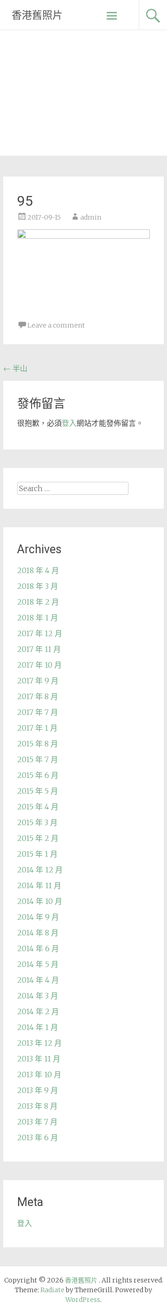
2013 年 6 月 (37, 1137)
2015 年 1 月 (37, 854)
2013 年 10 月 (39, 1074)
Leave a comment (56, 325)
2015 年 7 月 (37, 759)
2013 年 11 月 (38, 1058)
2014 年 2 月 (38, 1011)
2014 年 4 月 (38, 980)
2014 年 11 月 (39, 885)
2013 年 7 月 (37, 1121)
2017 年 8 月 (37, 696)
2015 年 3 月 (37, 822)
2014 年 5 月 (37, 964)
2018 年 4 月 (38, 570)
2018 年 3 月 (37, 586)
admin (90, 217)
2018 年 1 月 (37, 617)
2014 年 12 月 (40, 869)
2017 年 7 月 (37, 712)
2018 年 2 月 (38, 601)
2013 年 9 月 (37, 1090)
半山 (15, 368)
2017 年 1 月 (37, 728)
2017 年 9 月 (37, 680)
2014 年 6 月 (38, 948)
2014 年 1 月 (37, 1027)
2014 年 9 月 (38, 917)
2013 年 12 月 (39, 1043)
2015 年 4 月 (37, 806)
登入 (69, 423)
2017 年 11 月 (39, 649)
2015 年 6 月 (37, 775)
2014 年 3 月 (37, 995)
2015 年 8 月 (37, 743)
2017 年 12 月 (39, 633)
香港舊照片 (37, 15)
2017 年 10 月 (39, 665)
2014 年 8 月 (37, 932)
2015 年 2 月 (37, 838)
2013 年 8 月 (37, 1106)
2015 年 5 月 (37, 791)
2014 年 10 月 (39, 901)
